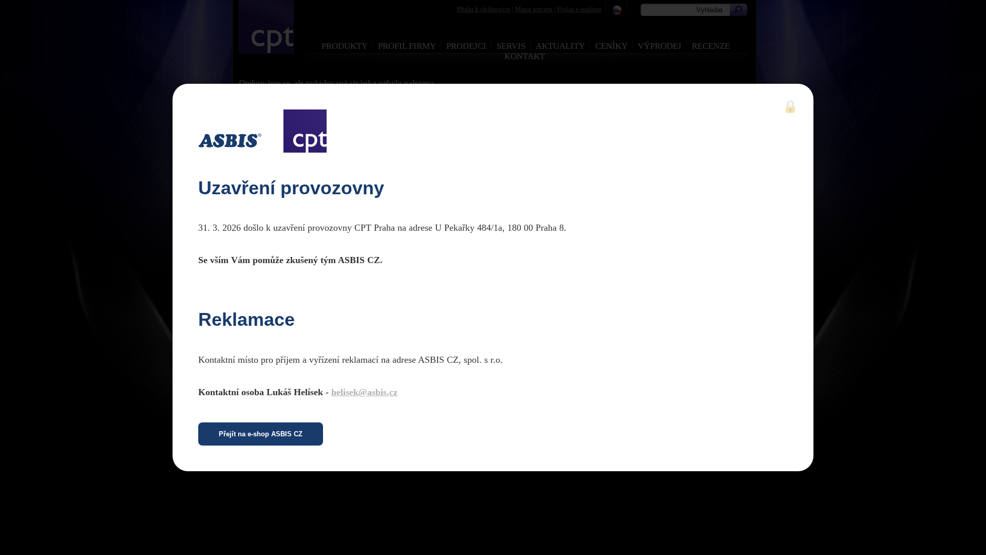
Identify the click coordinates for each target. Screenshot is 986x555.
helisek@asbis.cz (364, 392)
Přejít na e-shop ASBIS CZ (260, 434)
